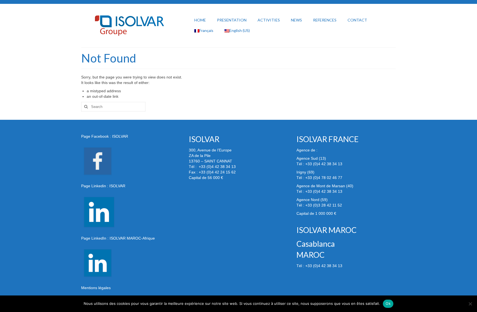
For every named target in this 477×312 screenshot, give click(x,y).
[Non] (470, 303)
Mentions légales (96, 288)
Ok (388, 303)
